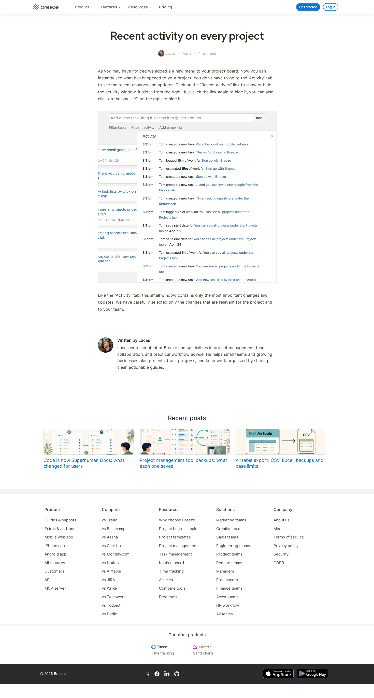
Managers (225, 571)
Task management (175, 554)
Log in (330, 7)
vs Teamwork (114, 596)
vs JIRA (108, 579)
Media (279, 528)
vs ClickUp (111, 545)
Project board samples (179, 528)
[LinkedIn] (166, 673)
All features (55, 562)
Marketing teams (231, 520)
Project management (177, 545)
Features (109, 7)
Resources (138, 7)
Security (281, 554)
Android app (55, 554)
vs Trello (109, 520)
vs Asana (110, 537)
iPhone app (55, 545)
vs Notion (110, 562)
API (48, 579)
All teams (224, 613)
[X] (148, 673)
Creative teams (229, 528)
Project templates (175, 537)
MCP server (55, 588)
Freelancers (227, 579)
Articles (166, 579)
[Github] (176, 673)
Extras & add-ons (60, 528)
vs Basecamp (113, 528)
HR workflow (227, 605)
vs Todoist (111, 605)
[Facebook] (157, 673)
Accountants (227, 596)
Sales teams (227, 537)
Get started (308, 7)
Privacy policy (286, 545)
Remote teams (229, 562)
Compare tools (172, 588)
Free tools (168, 596)
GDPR (279, 562)
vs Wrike (109, 588)
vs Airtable (111, 571)
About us (282, 520)
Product (83, 7)
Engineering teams (233, 545)
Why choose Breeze (177, 520)
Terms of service (289, 537)
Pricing (165, 7)
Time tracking (171, 571)
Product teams (229, 554)
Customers (54, 571)
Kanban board (171, 562)
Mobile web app (59, 537)
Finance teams (229, 588)
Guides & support (60, 520)
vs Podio (109, 613)
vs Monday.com (116, 554)
